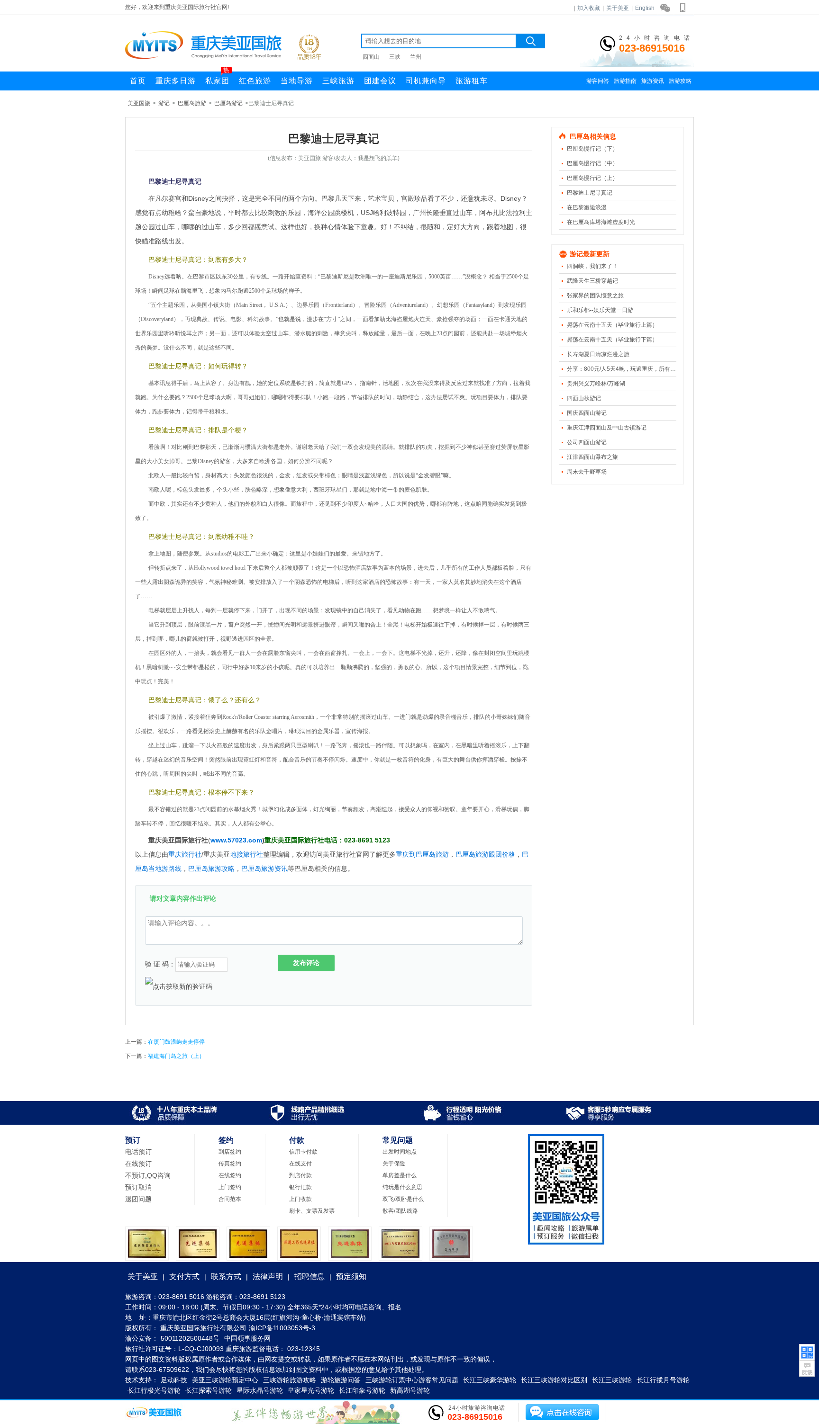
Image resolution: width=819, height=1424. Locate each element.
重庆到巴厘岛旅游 (422, 854)
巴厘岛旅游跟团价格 (485, 854)
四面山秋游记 (584, 398)
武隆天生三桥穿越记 (592, 281)
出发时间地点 (399, 1151)
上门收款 (300, 1199)
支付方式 (184, 1276)
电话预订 (138, 1151)
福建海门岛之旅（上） (176, 1056)
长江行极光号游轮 (154, 1390)
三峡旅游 (338, 81)
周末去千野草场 (587, 471)
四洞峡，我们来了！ (592, 266)
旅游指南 (625, 81)
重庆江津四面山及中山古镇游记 (606, 427)
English (645, 8)
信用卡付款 (303, 1151)
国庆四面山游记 (587, 413)
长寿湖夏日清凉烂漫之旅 (598, 354)
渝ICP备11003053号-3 (282, 1328)
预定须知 (351, 1276)
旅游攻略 (680, 81)
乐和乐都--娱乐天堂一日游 (600, 310)
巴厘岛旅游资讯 (264, 868)
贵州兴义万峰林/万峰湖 (596, 383)
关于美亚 (617, 8)
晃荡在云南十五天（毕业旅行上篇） (612, 325)
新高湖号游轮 (410, 1390)
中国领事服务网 (247, 1338)
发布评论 (306, 963)
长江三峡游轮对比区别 (554, 1380)
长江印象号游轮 (362, 1390)
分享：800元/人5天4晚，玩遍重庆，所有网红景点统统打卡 (641, 369)
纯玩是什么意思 (402, 1187)
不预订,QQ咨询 (148, 1175)
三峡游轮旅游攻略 (289, 1380)
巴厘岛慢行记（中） (592, 163)
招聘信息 (309, 1276)
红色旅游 (255, 81)
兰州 (415, 57)
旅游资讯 (652, 81)
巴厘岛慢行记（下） (592, 148)
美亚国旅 (138, 103)
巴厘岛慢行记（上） (592, 178)
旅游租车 (471, 81)
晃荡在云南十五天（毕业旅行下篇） (612, 339)
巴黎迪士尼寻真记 (589, 192)
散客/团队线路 (400, 1211)
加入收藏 (588, 8)
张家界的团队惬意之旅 (595, 295)
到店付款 (300, 1175)
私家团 (217, 78)
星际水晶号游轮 (260, 1390)
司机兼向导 (426, 81)
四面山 (371, 57)
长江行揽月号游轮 (663, 1380)
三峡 (394, 57)
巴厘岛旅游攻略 (211, 868)
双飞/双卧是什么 (403, 1199)
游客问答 (597, 81)
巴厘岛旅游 (192, 103)
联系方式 (226, 1276)
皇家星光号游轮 (311, 1390)
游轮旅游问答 (341, 1380)
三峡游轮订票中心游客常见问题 (411, 1380)
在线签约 (229, 1175)
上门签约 (229, 1187)
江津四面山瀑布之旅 (592, 457)
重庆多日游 (175, 81)
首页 (138, 81)
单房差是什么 (399, 1175)
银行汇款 (300, 1187)
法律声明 (268, 1276)
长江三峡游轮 (612, 1380)
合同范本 (229, 1199)
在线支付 (300, 1163)
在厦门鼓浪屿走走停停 (176, 1042)
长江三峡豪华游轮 (489, 1380)
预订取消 (138, 1187)
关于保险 (393, 1163)
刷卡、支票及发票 (312, 1211)
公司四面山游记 (587, 442)
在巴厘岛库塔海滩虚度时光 (601, 222)
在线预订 (138, 1163)
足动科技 (174, 1380)
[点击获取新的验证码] (178, 986)
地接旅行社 (246, 854)
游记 (164, 103)
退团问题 (138, 1199)
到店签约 (229, 1151)
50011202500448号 (190, 1338)
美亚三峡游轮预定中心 (225, 1380)
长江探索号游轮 (208, 1390)
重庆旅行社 (184, 854)
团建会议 (380, 81)
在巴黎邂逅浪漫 (587, 207)
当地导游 (297, 81)
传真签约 (229, 1163)
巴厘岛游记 (228, 103)
